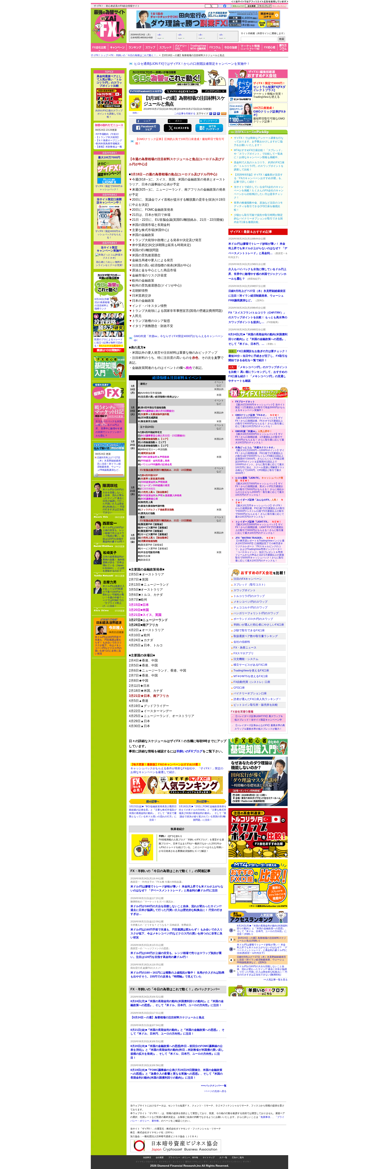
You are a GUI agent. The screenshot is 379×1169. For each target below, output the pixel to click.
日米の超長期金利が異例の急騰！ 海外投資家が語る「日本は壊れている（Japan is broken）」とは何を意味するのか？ (114, 563)
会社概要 (160, 1157)
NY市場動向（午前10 (107, 134)
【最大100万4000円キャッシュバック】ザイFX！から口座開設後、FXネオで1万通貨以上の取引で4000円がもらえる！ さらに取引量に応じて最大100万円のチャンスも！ (259, 421)
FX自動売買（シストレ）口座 (252, 681)
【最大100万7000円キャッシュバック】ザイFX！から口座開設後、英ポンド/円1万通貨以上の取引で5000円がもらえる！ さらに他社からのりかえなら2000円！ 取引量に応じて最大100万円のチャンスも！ (259, 486)
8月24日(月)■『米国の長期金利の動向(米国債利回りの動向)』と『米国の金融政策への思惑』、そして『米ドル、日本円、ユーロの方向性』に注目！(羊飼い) (262, 929)
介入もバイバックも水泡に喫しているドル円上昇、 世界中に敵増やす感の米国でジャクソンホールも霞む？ (109, 428)
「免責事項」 (265, 1117)
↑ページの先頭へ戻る (215, 1091)
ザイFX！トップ (99, 55)
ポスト (178, 120)
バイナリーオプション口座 (250, 693)
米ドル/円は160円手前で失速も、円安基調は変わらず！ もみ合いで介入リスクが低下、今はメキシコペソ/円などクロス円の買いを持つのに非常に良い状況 (108, 645)
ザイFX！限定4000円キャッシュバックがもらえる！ (109, 234)
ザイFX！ (247, 1162)
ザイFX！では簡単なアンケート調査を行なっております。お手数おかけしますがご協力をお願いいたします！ (258, 141)
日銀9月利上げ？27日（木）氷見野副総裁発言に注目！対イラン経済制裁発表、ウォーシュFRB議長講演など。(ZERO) (261, 960)
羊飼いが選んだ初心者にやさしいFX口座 (259, 624)
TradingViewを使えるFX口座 (251, 670)
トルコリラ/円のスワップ (249, 596)
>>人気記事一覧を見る (276, 979)
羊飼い (135, 113)
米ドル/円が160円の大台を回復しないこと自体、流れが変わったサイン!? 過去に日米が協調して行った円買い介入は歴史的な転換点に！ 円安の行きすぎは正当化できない (114, 501)
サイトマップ (209, 1157)
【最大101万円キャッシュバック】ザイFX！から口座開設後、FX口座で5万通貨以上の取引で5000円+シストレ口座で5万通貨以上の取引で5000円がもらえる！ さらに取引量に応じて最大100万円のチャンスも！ (260, 508)
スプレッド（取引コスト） (250, 584)
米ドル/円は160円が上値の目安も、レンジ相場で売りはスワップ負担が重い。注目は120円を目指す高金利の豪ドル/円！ (114, 534)
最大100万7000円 (109, 157)
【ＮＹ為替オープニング (109, 140)
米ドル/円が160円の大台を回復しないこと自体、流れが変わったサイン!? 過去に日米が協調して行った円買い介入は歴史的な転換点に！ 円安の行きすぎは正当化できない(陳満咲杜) (262, 970)
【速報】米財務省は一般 (109, 146)
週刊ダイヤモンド (193, 1162)
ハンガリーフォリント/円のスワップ (256, 613)
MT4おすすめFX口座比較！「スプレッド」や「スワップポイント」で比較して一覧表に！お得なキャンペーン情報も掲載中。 (258, 154)
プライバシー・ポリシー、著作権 (183, 1157)
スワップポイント (245, 590)
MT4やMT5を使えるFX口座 (251, 676)
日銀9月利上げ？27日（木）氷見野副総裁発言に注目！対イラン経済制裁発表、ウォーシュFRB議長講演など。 (109, 463)
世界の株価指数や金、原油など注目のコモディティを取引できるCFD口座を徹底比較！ (258, 206)
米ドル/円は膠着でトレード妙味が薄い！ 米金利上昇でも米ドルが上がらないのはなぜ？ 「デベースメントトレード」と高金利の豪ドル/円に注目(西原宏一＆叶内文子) (262, 948)
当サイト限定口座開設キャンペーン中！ (109, 201)
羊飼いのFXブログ (189, 751)
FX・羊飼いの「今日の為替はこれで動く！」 (135, 55)
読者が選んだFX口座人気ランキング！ (257, 699)
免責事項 (147, 1157)
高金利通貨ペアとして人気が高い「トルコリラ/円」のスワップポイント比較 (109, 81)
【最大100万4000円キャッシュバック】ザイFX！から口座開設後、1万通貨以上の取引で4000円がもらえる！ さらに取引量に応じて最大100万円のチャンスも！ (259, 437)
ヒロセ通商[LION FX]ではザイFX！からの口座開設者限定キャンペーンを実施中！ (192, 63)
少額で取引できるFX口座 (249, 630)
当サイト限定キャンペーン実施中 (109, 249)
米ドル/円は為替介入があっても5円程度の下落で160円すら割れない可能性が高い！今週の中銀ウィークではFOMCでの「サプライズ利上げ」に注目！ (114, 596)
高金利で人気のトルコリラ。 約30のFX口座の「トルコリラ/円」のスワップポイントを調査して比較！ (259, 166)
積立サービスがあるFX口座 (250, 664)
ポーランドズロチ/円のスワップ (253, 618)
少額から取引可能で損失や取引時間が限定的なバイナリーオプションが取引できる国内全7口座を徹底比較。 (258, 218)
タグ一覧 (223, 1157)
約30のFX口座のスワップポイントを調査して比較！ (109, 113)
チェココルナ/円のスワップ (250, 607)
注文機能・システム (246, 659)
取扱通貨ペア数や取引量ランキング (256, 636)
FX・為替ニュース (245, 647)
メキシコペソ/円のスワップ (250, 601)
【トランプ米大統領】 (108, 137)
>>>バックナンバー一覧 (213, 1085)
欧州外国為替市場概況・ (109, 143)
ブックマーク (210, 120)
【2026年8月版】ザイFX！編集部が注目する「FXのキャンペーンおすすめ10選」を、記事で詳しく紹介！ (259, 178)
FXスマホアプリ (244, 653)
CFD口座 (239, 687)
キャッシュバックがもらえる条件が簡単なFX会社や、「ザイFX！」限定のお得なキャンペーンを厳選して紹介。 (176, 768)
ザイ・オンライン (212, 1162)
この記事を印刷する (184, 113)
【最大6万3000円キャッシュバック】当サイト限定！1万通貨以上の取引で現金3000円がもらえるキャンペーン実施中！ (260, 406)
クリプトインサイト (231, 1162)
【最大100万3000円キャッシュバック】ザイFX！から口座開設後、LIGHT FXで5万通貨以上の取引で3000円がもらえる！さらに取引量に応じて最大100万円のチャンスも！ (259, 527)
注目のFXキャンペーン (248, 578)
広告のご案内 (238, 1157)
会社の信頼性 (242, 641)
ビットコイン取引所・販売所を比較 (256, 704)
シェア (147, 120)
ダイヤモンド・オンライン (170, 1162)
